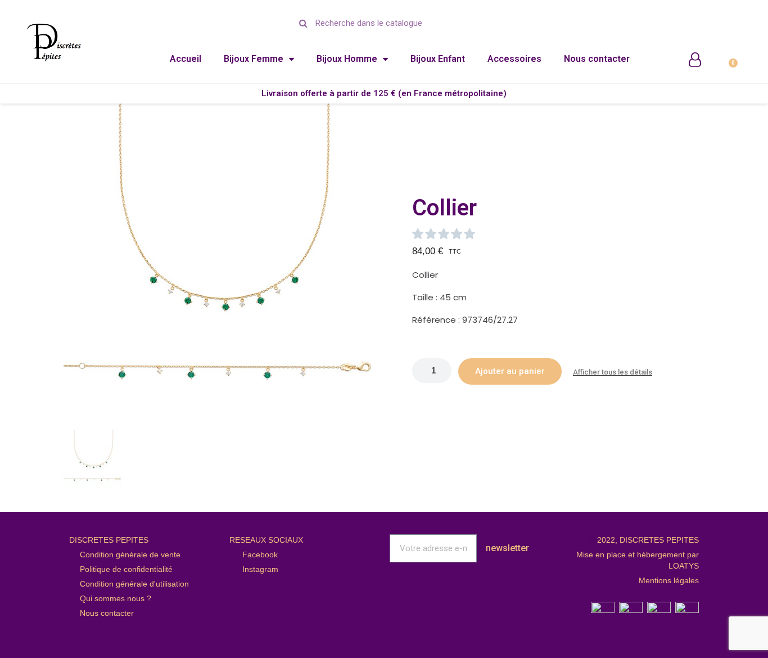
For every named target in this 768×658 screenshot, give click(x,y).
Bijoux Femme (253, 58)
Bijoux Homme (347, 58)
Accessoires (514, 58)
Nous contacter (597, 58)
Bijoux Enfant (437, 58)
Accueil (185, 58)
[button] (73, 263)
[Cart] (728, 57)
